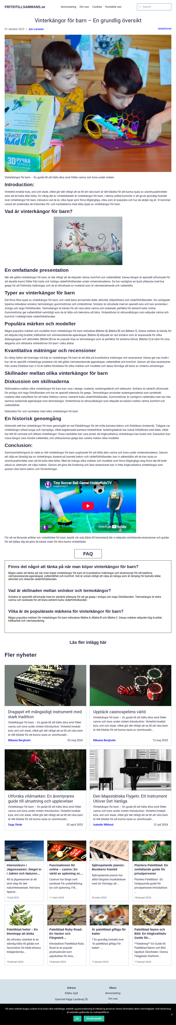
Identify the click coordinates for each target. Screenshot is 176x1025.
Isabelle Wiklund (103, 824)
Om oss (84, 6)
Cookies (97, 6)
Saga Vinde (15, 824)
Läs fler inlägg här (88, 642)
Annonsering (68, 6)
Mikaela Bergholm (19, 740)
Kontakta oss (113, 6)
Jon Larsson (36, 29)
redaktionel (164, 28)
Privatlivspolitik (94, 1018)
